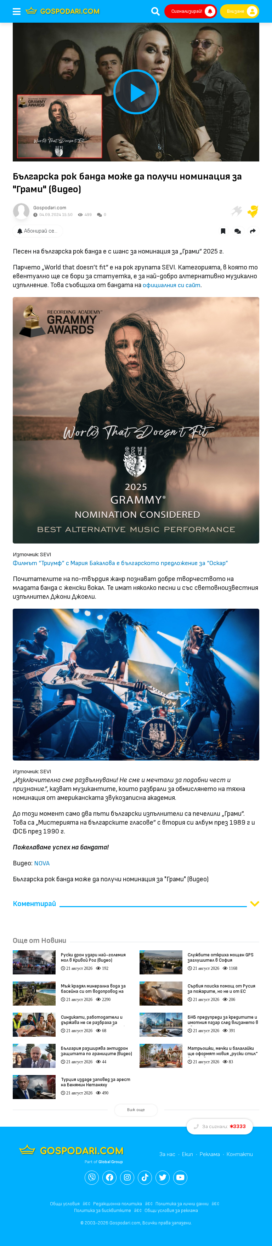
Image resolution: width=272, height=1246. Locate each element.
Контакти (240, 1154)
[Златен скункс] (252, 211)
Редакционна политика (117, 1204)
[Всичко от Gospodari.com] (21, 211)
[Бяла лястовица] (236, 211)
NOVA (42, 863)
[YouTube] (180, 1178)
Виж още (136, 1110)
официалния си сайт (171, 285)
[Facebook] (109, 1178)
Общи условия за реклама (171, 1210)
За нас (167, 1154)
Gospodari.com (49, 208)
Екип (187, 1154)
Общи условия (65, 1204)
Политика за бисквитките (102, 1210)
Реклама (210, 1154)
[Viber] (92, 1178)
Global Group (110, 1162)
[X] (162, 1178)
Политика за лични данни (182, 1204)
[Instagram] (127, 1178)
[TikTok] (145, 1178)
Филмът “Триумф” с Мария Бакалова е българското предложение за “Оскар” (120, 563)
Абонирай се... (40, 231)
